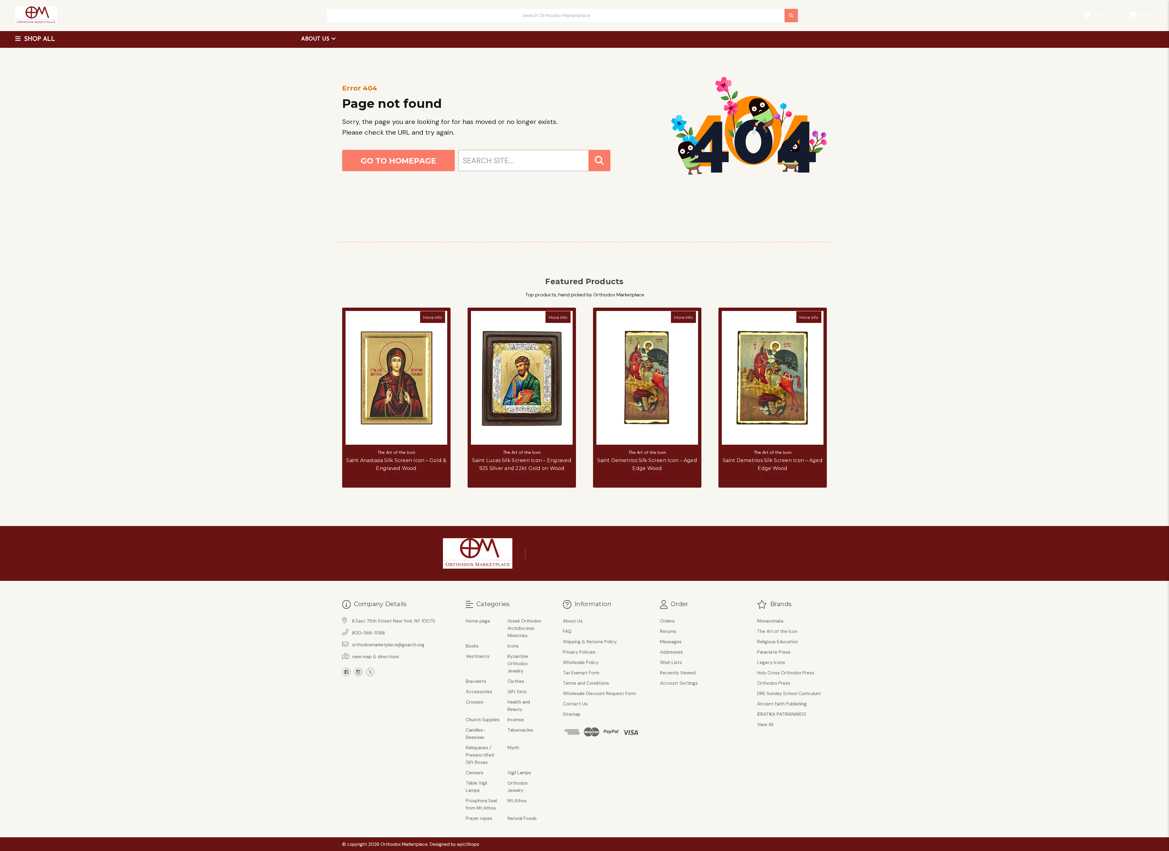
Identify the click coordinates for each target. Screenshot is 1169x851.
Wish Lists (1104, 15)
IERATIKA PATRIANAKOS (781, 714)
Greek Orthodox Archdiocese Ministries (524, 628)
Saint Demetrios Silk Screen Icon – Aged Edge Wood (647, 464)
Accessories (479, 692)
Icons (513, 646)
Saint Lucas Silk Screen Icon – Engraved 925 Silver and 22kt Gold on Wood (521, 464)
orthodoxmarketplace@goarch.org (388, 645)
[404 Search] (599, 160)
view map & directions (375, 657)
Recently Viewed (678, 673)
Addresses (671, 652)
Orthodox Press (773, 683)
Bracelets (476, 681)
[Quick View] (439, 317)
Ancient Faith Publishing (782, 704)
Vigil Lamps (519, 773)
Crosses (474, 702)
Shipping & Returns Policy (590, 642)
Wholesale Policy (581, 662)
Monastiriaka (770, 621)
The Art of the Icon (777, 631)
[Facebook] (346, 672)
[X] (370, 672)
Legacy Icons (771, 662)
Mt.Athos (517, 801)
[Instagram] (358, 672)
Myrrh (513, 748)
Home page (478, 621)
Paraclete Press (774, 652)
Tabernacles (520, 730)
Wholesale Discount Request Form (599, 693)
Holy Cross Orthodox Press (785, 673)
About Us (316, 39)
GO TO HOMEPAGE (398, 160)
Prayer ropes (479, 818)
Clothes (515, 681)
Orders (667, 621)
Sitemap (572, 714)
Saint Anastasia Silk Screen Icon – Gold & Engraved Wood (396, 464)
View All (765, 725)
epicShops (468, 844)
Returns (668, 631)
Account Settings (679, 683)
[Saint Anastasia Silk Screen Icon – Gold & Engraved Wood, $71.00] (396, 377)
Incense (515, 720)
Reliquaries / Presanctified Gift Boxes (480, 755)
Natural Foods (522, 818)
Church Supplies (483, 720)
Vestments (478, 656)
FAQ (567, 631)
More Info (434, 317)
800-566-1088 (368, 633)
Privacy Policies (579, 652)
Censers (474, 773)
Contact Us (575, 704)
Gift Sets (517, 692)
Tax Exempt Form (581, 673)
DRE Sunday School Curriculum (789, 693)
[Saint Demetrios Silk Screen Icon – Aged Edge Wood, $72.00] (773, 377)
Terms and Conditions (586, 683)
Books (472, 646)
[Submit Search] (791, 16)
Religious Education (777, 642)
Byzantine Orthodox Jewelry (517, 663)
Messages (671, 642)
